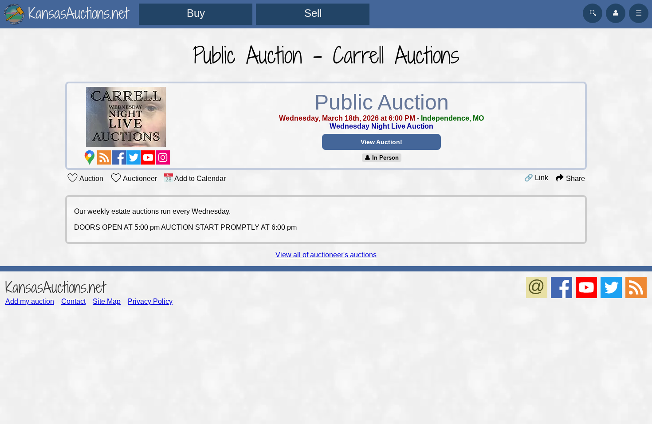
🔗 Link (536, 177)
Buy (196, 13)
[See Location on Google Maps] (89, 157)
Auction (90, 178)
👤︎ (615, 13)
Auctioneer (139, 178)
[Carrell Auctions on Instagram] (163, 157)
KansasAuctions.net (55, 287)
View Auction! (381, 141)
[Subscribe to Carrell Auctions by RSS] (104, 157)
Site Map (107, 301)
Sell (313, 13)
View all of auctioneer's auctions (326, 255)
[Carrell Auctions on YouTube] (148, 157)
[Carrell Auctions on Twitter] (133, 157)
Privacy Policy (150, 301)
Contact (73, 301)
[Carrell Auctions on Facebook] (119, 157)
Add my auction (29, 301)
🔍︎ (592, 13)
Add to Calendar (199, 178)
